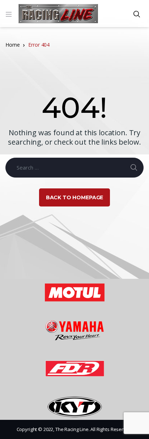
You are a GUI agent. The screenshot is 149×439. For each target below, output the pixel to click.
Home (12, 44)
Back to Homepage (74, 197)
